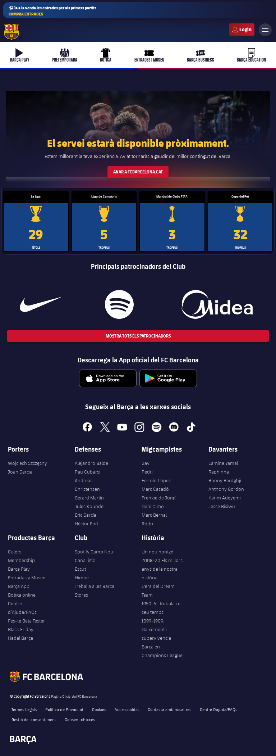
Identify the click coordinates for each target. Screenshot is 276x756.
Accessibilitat (127, 709)
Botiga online (22, 595)
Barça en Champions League (162, 651)
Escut (80, 569)
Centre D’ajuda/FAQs (218, 709)
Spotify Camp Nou (94, 551)
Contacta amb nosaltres (169, 709)
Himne (82, 577)
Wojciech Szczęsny (27, 463)
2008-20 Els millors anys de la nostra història (162, 568)
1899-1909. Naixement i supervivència (156, 629)
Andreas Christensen (87, 484)
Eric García (85, 515)
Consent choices (80, 719)
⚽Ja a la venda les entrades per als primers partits (52, 11)
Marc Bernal (154, 515)
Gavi (146, 463)
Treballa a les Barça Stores (94, 590)
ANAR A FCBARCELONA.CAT (138, 172)
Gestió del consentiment (34, 719)
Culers (241, 29)
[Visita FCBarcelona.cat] (11, 32)
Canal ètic (85, 560)
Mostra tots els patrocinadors (138, 336)
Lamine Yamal (223, 463)
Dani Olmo (153, 506)
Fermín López (156, 480)
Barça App (18, 586)
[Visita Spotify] (119, 304)
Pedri (147, 472)
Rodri (147, 523)
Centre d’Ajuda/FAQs (22, 608)
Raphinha (218, 472)
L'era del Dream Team (158, 590)
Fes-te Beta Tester (26, 621)
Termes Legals (24, 709)
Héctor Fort (86, 523)
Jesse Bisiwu (221, 506)
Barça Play (19, 569)
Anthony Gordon (226, 489)
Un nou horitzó (158, 551)
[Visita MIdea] (216, 304)
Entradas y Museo (27, 577)
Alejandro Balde (91, 463)
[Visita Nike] (40, 304)
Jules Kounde (89, 506)
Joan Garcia (20, 472)
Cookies (99, 709)
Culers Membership (21, 556)
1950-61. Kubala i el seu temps (161, 608)
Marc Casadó (155, 489)
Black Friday (20, 629)
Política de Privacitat (64, 709)
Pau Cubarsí (87, 472)
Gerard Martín (89, 498)
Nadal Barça (20, 638)
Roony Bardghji (224, 480)
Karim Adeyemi (224, 498)
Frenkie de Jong (158, 498)
